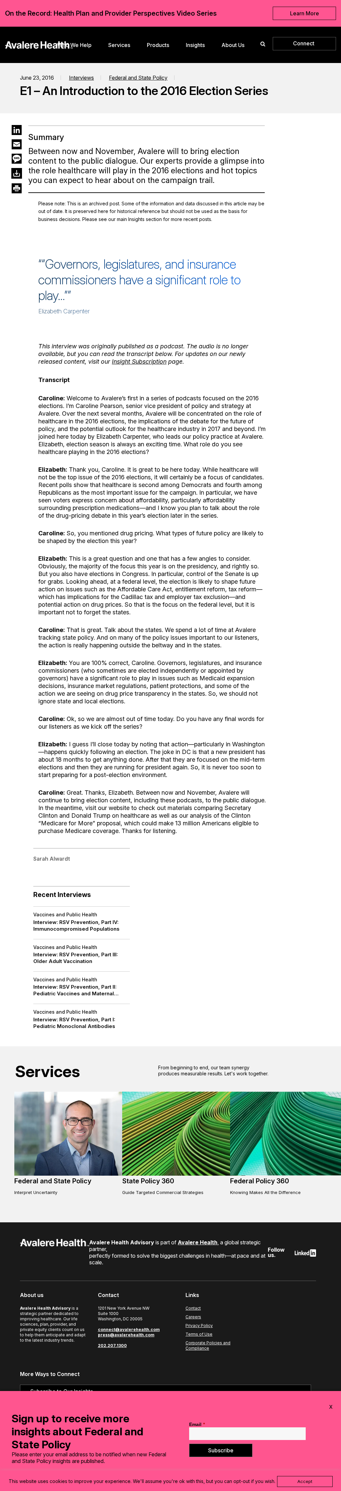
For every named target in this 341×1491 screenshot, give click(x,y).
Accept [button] (304, 1481)
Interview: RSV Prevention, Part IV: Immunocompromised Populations (76, 925)
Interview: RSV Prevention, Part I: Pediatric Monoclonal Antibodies (74, 1022)
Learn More (304, 13)
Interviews (81, 77)
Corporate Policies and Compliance (207, 1345)
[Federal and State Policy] (76, 1174)
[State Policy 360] (183, 1174)
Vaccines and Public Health (65, 914)
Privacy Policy (199, 1325)
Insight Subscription (139, 361)
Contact (193, 1308)
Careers (193, 1316)
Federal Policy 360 (259, 1181)
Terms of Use (198, 1334)
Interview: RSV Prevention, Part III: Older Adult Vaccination (75, 957)
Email (197, 1424)
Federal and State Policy (138, 77)
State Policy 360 (148, 1181)
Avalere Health (197, 1242)
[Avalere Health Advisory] (39, 44)
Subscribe (220, 1450)
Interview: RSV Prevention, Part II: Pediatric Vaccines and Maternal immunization (75, 990)
